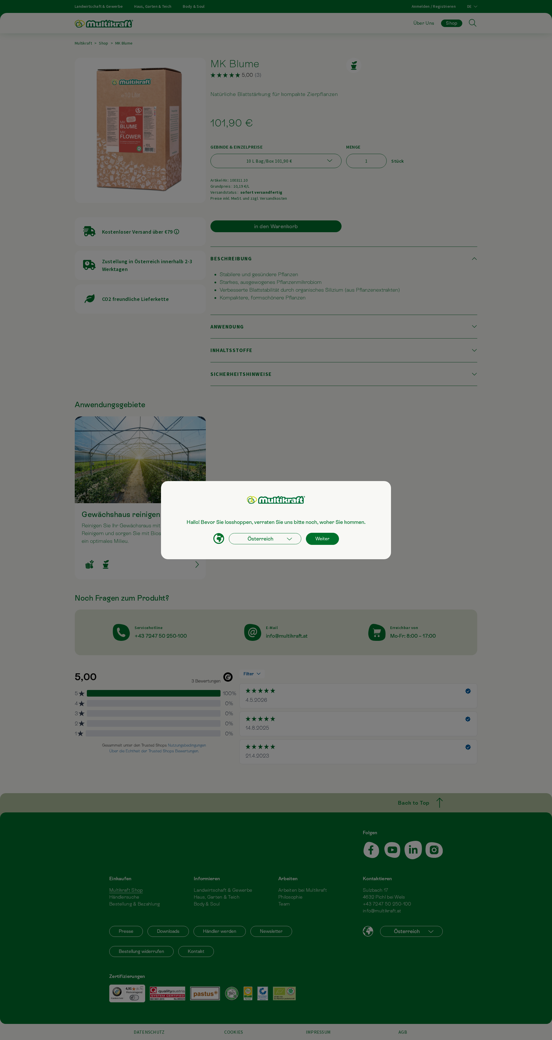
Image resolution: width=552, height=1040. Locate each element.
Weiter (322, 538)
